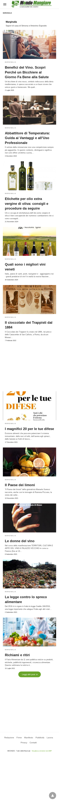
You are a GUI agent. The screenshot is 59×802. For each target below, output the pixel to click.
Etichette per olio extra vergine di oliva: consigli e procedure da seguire (26, 203)
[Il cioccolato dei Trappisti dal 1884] (29, 299)
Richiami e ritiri (17, 655)
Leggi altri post (28, 674)
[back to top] (52, 795)
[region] (29, 365)
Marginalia (10, 62)
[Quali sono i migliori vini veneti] (29, 241)
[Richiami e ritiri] (29, 632)
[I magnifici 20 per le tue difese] (29, 405)
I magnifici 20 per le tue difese (29, 429)
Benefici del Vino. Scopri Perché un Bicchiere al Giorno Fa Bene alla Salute (27, 72)
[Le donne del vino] (29, 517)
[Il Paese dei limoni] (29, 461)
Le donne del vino (20, 541)
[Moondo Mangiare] (31, 4)
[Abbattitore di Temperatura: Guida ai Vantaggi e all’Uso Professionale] (29, 110)
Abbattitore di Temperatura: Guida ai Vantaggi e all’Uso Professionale (27, 138)
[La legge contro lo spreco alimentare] (29, 573)
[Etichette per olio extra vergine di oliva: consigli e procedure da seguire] (29, 175)
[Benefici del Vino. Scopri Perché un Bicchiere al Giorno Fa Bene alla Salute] (29, 44)
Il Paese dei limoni (20, 485)
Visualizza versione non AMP (42, 751)
